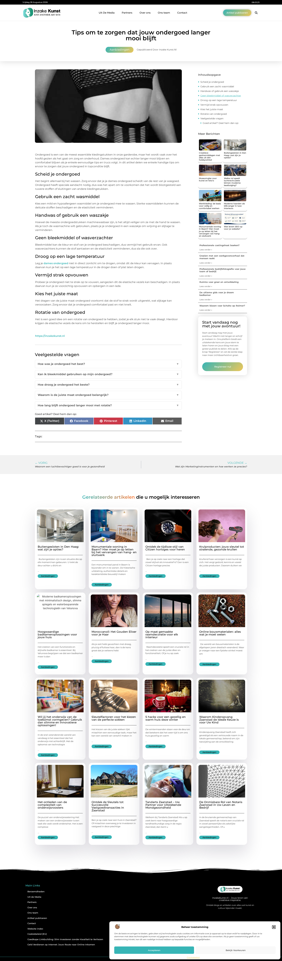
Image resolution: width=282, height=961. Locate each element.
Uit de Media (34, 897)
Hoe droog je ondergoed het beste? (108, 384)
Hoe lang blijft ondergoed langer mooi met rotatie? (108, 405)
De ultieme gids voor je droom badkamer (216, 293)
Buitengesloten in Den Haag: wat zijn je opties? (235, 155)
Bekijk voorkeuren (236, 950)
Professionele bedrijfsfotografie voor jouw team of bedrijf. (222, 270)
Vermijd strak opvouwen (214, 104)
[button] (273, 927)
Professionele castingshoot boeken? (219, 245)
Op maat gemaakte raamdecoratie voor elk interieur (161, 634)
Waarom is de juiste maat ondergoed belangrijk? (108, 395)
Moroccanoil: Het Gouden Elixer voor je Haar (114, 633)
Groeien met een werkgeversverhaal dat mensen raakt (221, 257)
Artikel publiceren (37, 918)
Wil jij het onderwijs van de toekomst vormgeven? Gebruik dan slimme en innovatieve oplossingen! (60, 721)
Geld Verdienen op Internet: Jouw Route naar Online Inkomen (61, 944)
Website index (35, 929)
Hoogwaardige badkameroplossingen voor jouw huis (57, 634)
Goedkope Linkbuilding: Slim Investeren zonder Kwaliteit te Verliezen (65, 939)
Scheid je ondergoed (212, 81)
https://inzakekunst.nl (50, 335)
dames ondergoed (56, 263)
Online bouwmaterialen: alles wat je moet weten (220, 633)
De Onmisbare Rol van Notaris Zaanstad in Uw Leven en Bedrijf (220, 804)
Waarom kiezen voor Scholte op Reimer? (222, 305)
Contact (182, 12)
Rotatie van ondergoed (213, 113)
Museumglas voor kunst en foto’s (208, 179)
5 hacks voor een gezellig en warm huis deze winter (165, 718)
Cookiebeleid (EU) (37, 934)
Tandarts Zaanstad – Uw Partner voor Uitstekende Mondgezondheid (163, 804)
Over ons (145, 12)
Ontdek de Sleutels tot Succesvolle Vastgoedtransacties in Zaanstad (108, 806)
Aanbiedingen (119, 49)
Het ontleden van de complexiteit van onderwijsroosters (52, 804)
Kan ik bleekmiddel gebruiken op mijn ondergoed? (108, 374)
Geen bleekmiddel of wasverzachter (220, 95)
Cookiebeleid (193, 957)
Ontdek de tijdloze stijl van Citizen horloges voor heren (165, 548)
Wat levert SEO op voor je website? (233, 227)
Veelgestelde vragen (211, 118)
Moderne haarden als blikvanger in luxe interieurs (234, 206)
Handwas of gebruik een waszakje (219, 91)
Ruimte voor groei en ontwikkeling (219, 282)
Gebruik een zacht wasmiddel (217, 86)
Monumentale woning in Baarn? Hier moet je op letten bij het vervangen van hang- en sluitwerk (210, 231)
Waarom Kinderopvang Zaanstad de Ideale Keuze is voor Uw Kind (219, 719)
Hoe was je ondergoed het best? (108, 364)
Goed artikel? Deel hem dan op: (221, 123)
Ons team (164, 12)
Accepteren (154, 950)
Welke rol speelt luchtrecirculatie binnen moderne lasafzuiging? (232, 182)
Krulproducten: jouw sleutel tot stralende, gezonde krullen (221, 548)
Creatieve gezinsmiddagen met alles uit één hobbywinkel (209, 156)
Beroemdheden (36, 891)
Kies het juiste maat (211, 109)
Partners (127, 12)
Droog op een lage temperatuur (218, 100)
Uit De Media (107, 12)
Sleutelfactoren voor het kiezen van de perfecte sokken (114, 718)
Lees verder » (205, 249)
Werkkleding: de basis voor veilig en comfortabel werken (210, 206)
